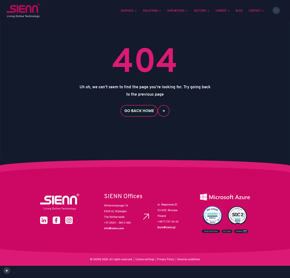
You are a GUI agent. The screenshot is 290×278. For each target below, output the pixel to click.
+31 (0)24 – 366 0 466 (117, 223)
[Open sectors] (208, 11)
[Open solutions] (160, 11)
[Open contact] (262, 11)
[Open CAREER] (228, 11)
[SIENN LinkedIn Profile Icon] (44, 220)
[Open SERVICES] (135, 11)
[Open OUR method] (186, 11)
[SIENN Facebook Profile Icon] (56, 220)
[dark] (6, 270)
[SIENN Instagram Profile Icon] (69, 220)
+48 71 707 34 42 (168, 222)
